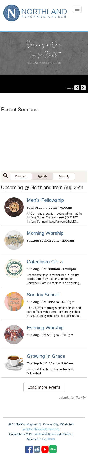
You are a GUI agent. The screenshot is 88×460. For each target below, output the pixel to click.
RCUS (51, 439)
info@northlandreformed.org (41, 429)
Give (53, 449)
